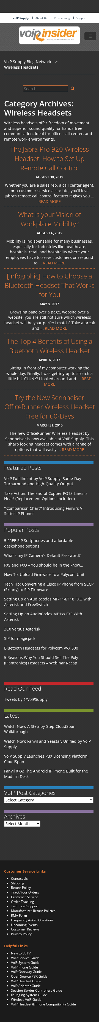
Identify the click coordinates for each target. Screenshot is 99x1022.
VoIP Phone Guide (24, 967)
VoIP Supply (21, 18)
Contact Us (19, 878)
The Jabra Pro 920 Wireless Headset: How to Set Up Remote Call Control (49, 158)
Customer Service (24, 897)
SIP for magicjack (19, 638)
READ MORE (49, 201)
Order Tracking (22, 901)
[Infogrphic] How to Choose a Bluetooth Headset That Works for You (50, 285)
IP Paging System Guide (29, 995)
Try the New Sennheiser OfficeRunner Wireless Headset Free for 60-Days (49, 406)
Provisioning (62, 18)
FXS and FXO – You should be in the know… (43, 565)
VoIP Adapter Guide (26, 985)
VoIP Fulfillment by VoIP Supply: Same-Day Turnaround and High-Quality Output (42, 481)
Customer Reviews (25, 929)
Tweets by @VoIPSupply (26, 699)
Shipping (17, 883)
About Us (41, 18)
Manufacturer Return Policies (33, 910)
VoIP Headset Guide (26, 981)
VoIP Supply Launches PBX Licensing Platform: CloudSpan (46, 758)
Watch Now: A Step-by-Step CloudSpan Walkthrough (40, 729)
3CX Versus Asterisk (22, 629)
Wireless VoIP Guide (26, 999)
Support (81, 18)
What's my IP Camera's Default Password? (42, 555)
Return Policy (21, 887)
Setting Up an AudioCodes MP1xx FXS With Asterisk (43, 616)
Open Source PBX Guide (29, 976)
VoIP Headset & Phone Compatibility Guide (43, 1004)
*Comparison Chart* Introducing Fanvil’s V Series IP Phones (43, 511)
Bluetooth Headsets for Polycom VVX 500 (41, 648)
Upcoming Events (24, 924)
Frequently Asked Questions (32, 920)
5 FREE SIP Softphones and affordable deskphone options (38, 543)
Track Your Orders (25, 892)
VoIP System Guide (25, 962)
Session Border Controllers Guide (36, 990)
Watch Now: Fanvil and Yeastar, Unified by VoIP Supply (47, 744)
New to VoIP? (21, 953)
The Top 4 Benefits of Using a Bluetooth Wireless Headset (49, 346)
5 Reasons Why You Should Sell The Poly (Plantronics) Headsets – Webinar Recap (41, 660)
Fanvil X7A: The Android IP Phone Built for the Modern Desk (46, 773)
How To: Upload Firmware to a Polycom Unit (44, 574)
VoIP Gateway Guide (26, 971)
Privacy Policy (21, 934)
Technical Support (24, 906)
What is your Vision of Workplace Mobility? (49, 219)
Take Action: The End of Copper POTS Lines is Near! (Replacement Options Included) (45, 496)
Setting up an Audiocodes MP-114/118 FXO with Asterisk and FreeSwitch (48, 601)
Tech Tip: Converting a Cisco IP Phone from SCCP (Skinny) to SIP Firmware (49, 586)
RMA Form (19, 915)
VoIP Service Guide (25, 958)
